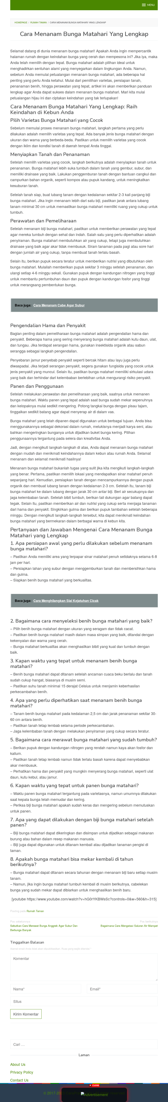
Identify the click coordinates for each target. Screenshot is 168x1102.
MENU (151, 5)
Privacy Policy (21, 1072)
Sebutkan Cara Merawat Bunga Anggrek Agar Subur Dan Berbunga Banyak (43, 925)
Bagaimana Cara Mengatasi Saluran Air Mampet (129, 923)
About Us (17, 1064)
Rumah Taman (35, 911)
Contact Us (19, 1080)
